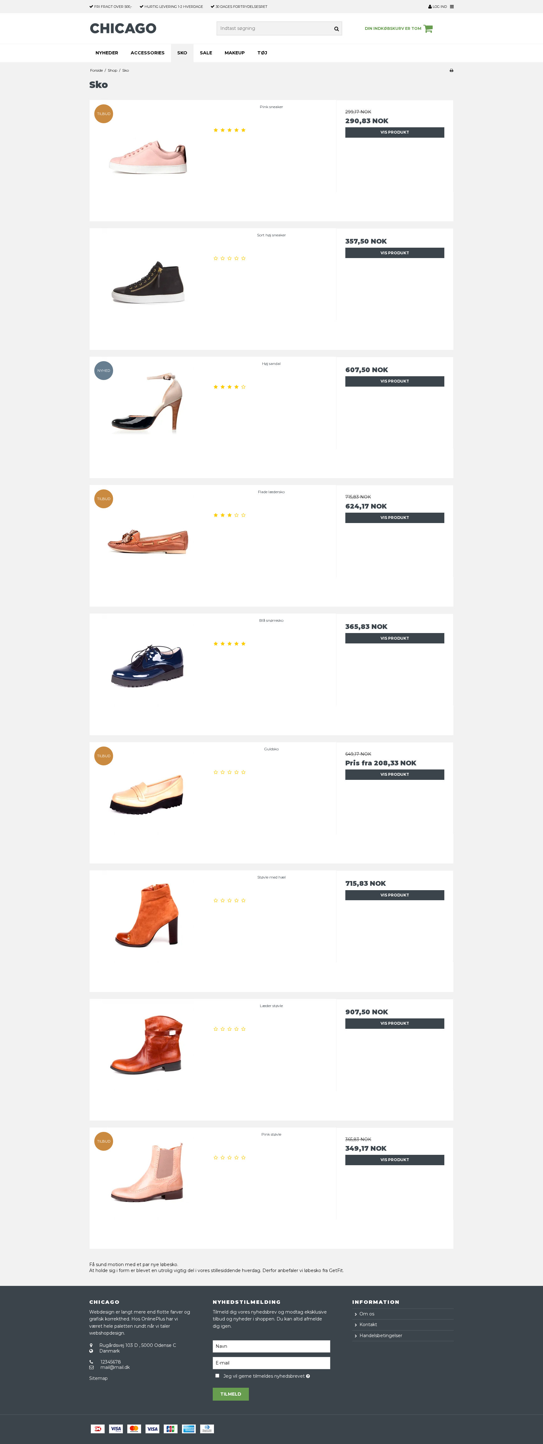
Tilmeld (230, 1394)
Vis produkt (395, 132)
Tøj (262, 53)
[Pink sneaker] (148, 158)
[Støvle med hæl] (148, 929)
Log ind (439, 6)
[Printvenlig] (451, 70)
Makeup (235, 53)
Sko (182, 53)
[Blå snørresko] (148, 672)
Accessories (148, 53)
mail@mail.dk (115, 1367)
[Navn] (271, 1346)
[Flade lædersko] (148, 543)
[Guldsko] (148, 800)
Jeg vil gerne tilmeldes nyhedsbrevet (276, 1375)
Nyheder (107, 53)
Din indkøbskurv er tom (393, 28)
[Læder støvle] (148, 1057)
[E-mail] (271, 1362)
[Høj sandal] (148, 415)
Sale (206, 53)
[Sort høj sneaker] (148, 286)
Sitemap (98, 1378)
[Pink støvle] (148, 1186)
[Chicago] (124, 28)
